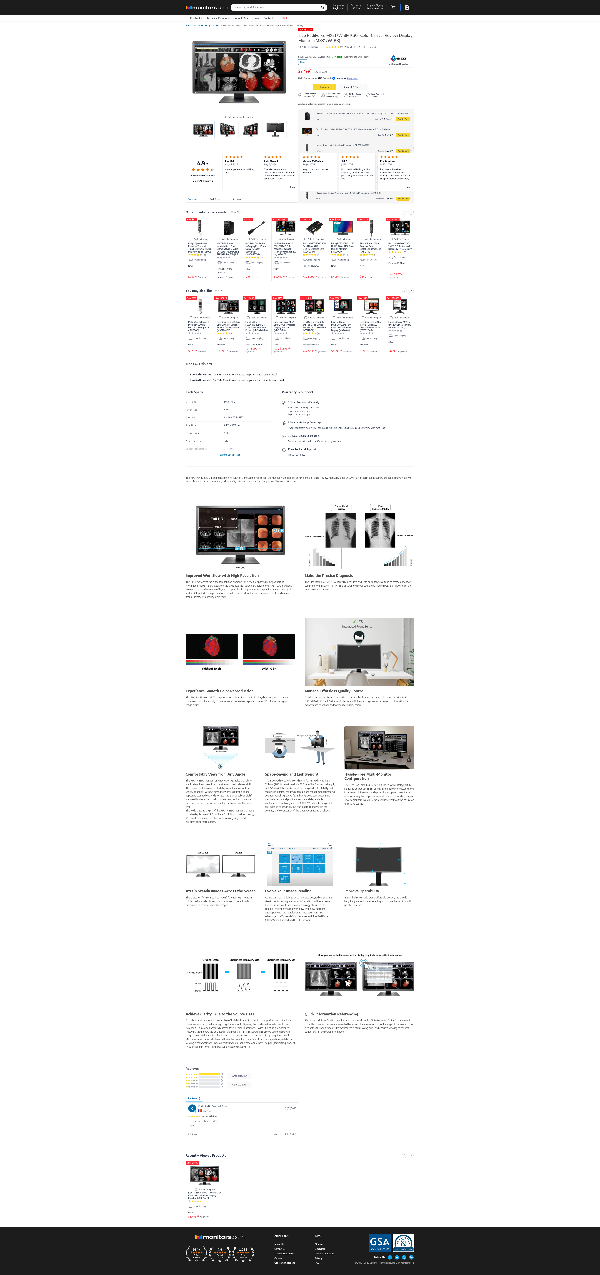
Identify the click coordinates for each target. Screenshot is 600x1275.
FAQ (317, 1262)
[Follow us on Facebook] (390, 1257)
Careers (278, 1258)
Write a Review (351, 47)
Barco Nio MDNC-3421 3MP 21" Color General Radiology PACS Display (400, 246)
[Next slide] (286, 129)
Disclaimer (320, 1249)
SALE (285, 18)
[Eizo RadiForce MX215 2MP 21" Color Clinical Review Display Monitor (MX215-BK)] (314, 306)
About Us (279, 1244)
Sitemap (319, 1244)
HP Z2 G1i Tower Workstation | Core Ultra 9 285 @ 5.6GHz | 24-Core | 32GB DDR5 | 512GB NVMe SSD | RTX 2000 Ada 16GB (228, 249)
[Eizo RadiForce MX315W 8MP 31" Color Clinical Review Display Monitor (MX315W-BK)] (228, 306)
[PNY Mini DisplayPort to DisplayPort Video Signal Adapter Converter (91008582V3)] (257, 228)
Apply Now (352, 78)
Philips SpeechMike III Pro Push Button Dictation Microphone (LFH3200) (199, 326)
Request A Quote (225, 277)
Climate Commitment (284, 1262)
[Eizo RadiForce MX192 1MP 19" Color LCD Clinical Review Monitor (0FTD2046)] (371, 306)
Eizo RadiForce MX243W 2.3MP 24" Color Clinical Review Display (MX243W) (341, 326)
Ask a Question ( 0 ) (367, 47)
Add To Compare (310, 47)
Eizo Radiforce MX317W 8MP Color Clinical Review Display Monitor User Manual (233, 374)
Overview (192, 199)
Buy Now (324, 87)
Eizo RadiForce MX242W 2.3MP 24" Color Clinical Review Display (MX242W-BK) (256, 326)
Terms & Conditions (325, 1253)
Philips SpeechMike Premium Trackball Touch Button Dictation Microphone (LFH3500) (200, 247)
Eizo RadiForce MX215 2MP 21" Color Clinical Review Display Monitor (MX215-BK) (314, 326)
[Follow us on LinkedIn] (411, 1257)
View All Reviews (203, 180)
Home (188, 25)
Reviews (237, 199)
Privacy (318, 1258)
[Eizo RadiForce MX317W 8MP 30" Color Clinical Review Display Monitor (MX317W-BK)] (204, 1174)
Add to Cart (403, 119)
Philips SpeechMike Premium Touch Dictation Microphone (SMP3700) (370, 247)
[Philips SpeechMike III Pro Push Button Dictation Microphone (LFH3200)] (200, 306)
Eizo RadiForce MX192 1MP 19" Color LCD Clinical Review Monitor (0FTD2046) (371, 326)
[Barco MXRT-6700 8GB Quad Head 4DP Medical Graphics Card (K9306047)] (314, 228)
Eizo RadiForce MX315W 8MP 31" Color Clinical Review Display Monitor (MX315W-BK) (228, 326)
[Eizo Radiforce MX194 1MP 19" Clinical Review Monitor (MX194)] (400, 306)
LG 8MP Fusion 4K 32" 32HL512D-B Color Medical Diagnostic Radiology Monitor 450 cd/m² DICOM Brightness (285, 249)
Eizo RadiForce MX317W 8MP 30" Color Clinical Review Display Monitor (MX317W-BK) (204, 1195)
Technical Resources (218, 18)
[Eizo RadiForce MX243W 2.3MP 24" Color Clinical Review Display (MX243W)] (343, 306)
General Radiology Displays (207, 25)
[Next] (411, 148)
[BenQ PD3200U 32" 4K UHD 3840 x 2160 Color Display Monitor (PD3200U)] (343, 228)
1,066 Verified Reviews (203, 175)
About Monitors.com (247, 18)
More (292, 187)
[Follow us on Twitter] (397, 1257)
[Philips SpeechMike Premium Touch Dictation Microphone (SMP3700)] (371, 228)
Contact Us (270, 18)
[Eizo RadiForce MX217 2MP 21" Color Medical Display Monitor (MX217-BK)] (286, 306)
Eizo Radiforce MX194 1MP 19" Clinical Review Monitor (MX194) (399, 325)
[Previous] (404, 148)
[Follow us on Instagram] (404, 1257)
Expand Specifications (231, 454)
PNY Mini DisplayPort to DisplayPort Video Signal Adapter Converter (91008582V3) (255, 249)
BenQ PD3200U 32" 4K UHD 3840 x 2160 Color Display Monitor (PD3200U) (342, 247)
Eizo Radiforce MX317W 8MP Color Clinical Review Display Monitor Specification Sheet (237, 380)
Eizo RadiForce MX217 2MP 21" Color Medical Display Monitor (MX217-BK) (284, 326)
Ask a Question (239, 1085)
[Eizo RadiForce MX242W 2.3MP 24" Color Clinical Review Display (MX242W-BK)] (257, 306)
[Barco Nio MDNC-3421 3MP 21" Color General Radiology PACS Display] (400, 228)
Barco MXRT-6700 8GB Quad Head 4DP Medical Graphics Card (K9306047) (314, 247)
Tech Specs (215, 199)
